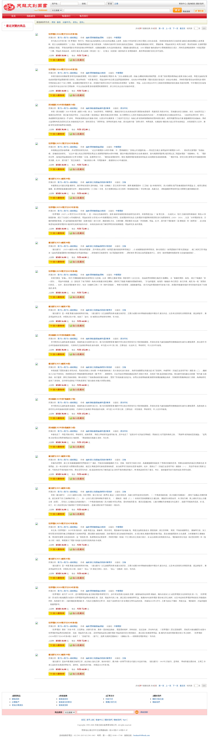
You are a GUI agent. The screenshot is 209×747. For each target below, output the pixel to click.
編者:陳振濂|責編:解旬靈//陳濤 (98, 108)
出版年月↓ (67, 22)
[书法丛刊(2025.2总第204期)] (36, 489)
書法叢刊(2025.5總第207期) (59, 306)
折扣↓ (75, 22)
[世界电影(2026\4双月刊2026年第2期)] (36, 70)
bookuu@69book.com (141, 735)
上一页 (168, 28)
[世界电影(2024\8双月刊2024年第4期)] (36, 623)
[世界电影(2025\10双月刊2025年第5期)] (36, 208)
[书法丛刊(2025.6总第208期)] (36, 243)
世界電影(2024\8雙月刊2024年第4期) (63, 622)
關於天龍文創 (158, 699)
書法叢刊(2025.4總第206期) (59, 363)
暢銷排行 (48, 15)
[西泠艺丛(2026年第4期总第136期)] (36, 105)
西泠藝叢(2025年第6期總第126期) (62, 427)
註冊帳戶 (15, 702)
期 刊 (60, 37)
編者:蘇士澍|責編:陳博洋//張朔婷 (99, 246)
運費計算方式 (111, 702)
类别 (53, 22)
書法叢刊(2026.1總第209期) (59, 178)
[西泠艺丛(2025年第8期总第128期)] (36, 336)
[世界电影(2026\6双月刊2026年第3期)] (36, 35)
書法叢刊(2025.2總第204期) (59, 488)
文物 (124, 182)
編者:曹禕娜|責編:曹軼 (95, 37)
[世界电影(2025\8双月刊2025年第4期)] (36, 272)
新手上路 (90, 719)
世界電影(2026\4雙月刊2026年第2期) (63, 69)
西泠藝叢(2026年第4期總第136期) (62, 104)
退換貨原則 (63, 699)
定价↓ (82, 22)
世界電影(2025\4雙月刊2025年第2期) (63, 523)
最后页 (182, 28)
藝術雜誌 (74, 37)
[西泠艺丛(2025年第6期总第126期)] (36, 428)
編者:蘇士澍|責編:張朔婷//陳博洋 (99, 182)
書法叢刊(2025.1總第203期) (59, 558)
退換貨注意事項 (65, 702)
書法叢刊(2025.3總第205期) (59, 456)
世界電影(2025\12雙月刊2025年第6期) (64, 143)
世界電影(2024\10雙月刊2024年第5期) (64, 587)
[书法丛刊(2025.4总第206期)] (36, 364)
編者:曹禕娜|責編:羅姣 (95, 147)
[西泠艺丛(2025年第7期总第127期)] (36, 400)
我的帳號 (191, 3)
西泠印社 (124, 108)
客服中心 (99, 719)
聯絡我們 (156, 702)
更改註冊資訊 (17, 705)
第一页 (161, 28)
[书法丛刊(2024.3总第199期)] (36, 655)
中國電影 (117, 37)
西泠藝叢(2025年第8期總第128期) (62, 335)
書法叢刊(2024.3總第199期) (59, 654)
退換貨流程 (63, 705)
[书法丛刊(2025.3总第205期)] (36, 457)
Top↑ (125, 719)
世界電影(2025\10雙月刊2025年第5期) (64, 207)
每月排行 (84, 15)
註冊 (116, 3)
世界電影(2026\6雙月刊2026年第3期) (63, 34)
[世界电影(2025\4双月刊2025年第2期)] (36, 524)
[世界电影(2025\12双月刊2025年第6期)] (36, 144)
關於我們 (199, 3)
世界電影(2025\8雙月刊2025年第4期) (63, 271)
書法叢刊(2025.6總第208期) (59, 242)
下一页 (175, 28)
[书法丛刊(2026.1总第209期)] (36, 179)
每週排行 (66, 15)
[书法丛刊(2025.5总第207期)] (36, 307)
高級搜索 (186, 11)
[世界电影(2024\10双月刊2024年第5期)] (36, 588)
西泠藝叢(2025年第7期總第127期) (62, 399)
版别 (59, 22)
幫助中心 (182, 3)
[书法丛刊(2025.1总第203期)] (36, 559)
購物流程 (15, 699)
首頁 (13, 15)
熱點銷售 (31, 15)
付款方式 (109, 699)
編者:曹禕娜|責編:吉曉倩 (96, 73)
